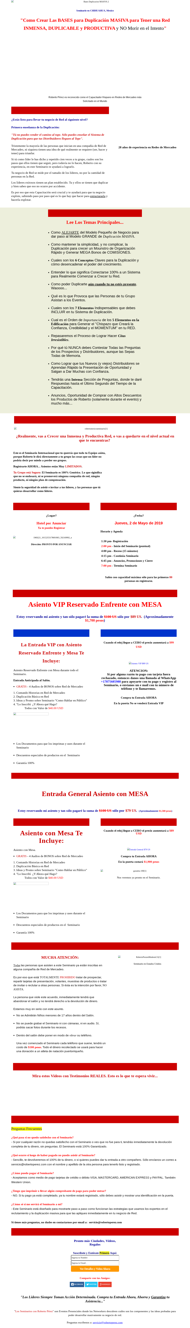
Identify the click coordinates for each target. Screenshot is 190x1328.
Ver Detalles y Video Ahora (95, 1268)
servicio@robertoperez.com (105, 1222)
